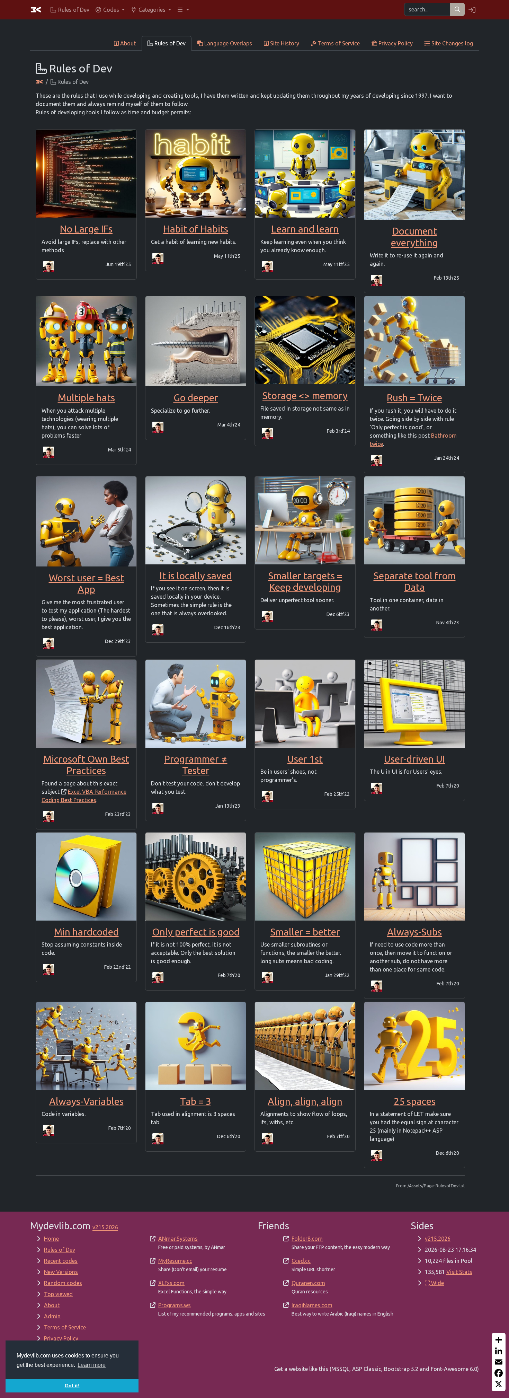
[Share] (498, 1339)
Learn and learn (305, 228)
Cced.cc (301, 1261)
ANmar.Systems (178, 1239)
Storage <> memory (305, 395)
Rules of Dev (59, 1250)
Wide (437, 1283)
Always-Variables (86, 1101)
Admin (52, 1316)
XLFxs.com (171, 1283)
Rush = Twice (414, 397)
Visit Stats (459, 1272)
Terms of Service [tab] (338, 43)
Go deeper (195, 397)
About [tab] (127, 43)
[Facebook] (498, 1373)
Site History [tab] (284, 43)
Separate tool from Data (415, 581)
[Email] (498, 1362)
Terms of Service (65, 1327)
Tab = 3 (195, 1101)
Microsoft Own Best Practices (86, 765)
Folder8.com (307, 1239)
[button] (109, 10)
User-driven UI (414, 759)
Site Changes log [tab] (451, 43)
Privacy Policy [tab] (395, 43)
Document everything (414, 237)
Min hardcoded (86, 931)
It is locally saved (196, 575)
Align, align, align (305, 1101)
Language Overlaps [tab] (227, 43)
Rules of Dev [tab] (169, 43)
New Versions (61, 1272)
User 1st (305, 759)
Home (51, 1239)
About (52, 1305)
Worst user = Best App (86, 583)
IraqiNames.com (312, 1305)
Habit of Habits (195, 228)
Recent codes (61, 1261)
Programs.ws (174, 1305)
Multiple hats (86, 397)
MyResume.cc (175, 1261)
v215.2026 (437, 1239)
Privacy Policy (61, 1338)
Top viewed (58, 1294)
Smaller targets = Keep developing (305, 581)
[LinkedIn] (498, 1350)
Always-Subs (414, 931)
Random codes (63, 1283)
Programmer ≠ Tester (195, 765)
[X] (498, 1384)
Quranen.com (308, 1283)
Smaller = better (305, 931)
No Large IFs (86, 228)
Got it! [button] (72, 1385)
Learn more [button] (92, 1365)
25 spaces (415, 1101)
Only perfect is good (196, 931)
